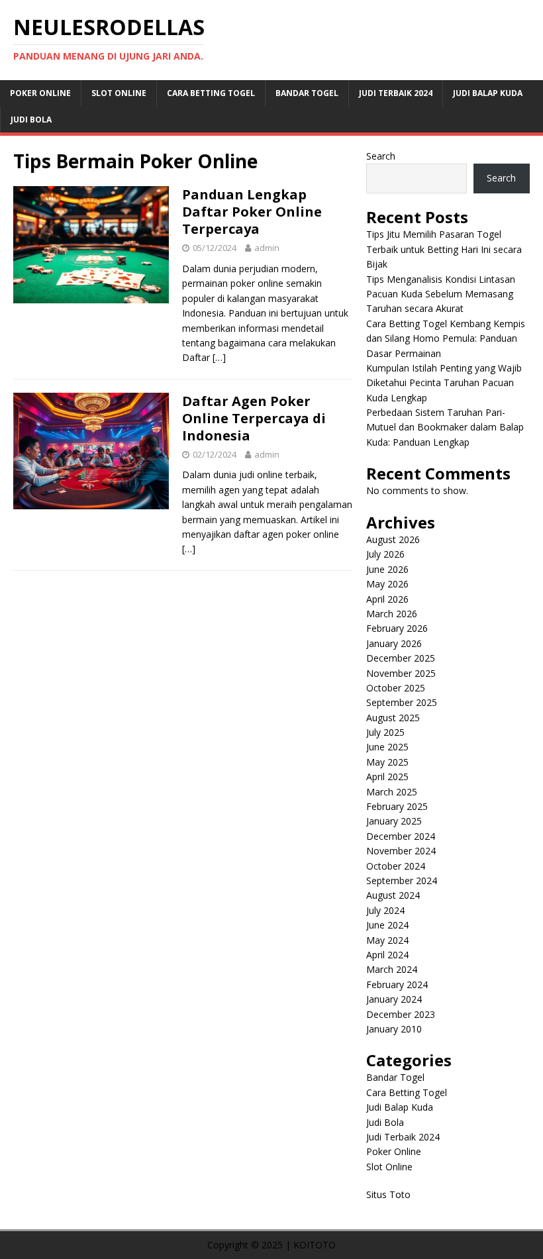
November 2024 (401, 850)
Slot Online (118, 93)
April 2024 (387, 954)
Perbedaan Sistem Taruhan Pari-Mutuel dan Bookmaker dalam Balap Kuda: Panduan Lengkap (445, 427)
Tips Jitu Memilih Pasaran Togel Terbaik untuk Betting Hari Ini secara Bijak (444, 249)
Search (380, 156)
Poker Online (40, 93)
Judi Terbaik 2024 (395, 93)
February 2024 (397, 984)
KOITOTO (314, 1244)
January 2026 (394, 643)
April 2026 (387, 599)
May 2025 (387, 762)
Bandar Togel (306, 93)
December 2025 (400, 658)
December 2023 (400, 1014)
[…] (219, 357)
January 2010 (394, 1029)
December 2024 (400, 836)
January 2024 (394, 999)
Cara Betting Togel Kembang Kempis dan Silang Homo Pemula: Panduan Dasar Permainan (445, 338)
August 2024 (393, 895)
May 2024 (387, 940)
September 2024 (401, 880)
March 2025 (391, 791)
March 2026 (391, 613)
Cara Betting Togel (211, 93)
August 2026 (393, 539)
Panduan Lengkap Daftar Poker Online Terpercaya (252, 211)
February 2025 (397, 806)
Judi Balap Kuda (487, 93)
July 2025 (385, 732)
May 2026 (387, 584)
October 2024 (395, 866)
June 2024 (387, 925)
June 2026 (387, 569)
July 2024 (385, 910)
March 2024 (391, 969)
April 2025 (387, 776)
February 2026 (397, 628)
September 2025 (401, 702)
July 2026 (385, 554)
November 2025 (401, 673)
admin (266, 248)
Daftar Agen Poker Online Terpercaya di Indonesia (254, 418)
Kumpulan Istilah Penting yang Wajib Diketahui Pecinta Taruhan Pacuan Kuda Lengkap (444, 383)
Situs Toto (388, 1194)
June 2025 (387, 746)
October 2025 (395, 687)
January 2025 (394, 821)
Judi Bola (31, 119)
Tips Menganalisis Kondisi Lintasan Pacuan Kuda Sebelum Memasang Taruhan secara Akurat (440, 294)
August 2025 (393, 717)
